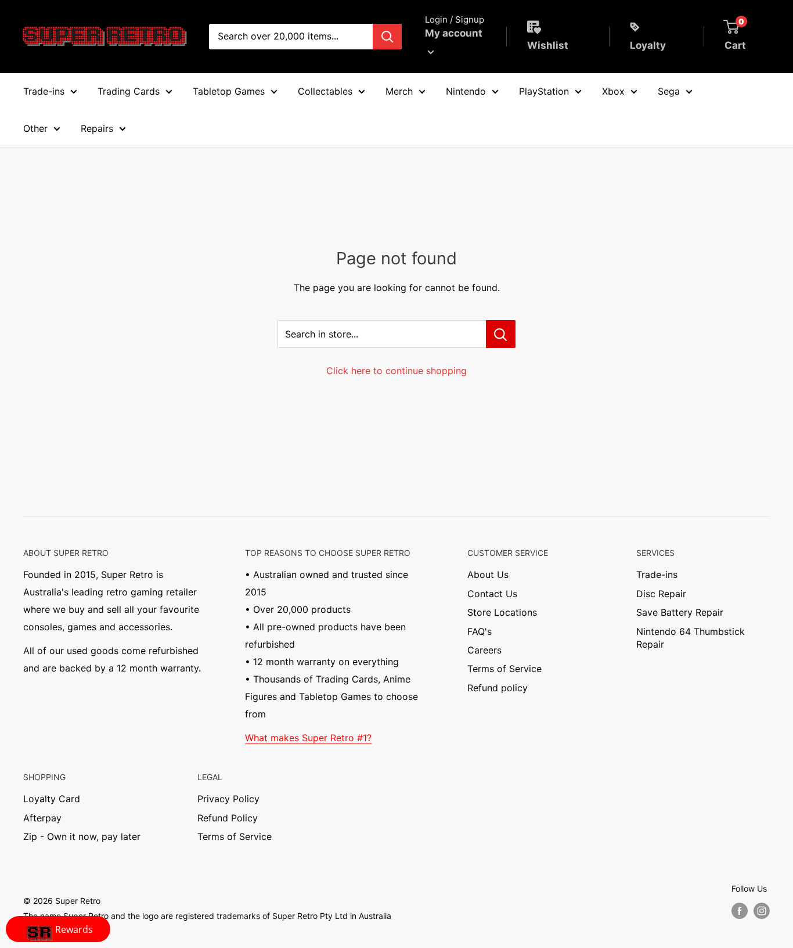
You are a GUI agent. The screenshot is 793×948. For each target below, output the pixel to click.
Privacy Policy (228, 799)
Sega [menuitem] (669, 91)
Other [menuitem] (35, 128)
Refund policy (497, 688)
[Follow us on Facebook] (739, 911)
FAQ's (479, 631)
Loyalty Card (51, 799)
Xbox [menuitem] (613, 91)
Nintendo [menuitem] (466, 91)
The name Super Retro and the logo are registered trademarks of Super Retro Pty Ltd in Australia (207, 916)
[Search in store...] (501, 334)
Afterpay (42, 818)
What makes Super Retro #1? (308, 738)
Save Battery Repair (679, 612)
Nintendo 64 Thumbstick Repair (690, 638)
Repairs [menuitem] (97, 128)
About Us (488, 574)
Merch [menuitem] (399, 91)
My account (453, 33)
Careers (484, 650)
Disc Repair (661, 593)
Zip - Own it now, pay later (81, 836)
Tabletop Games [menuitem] (229, 91)
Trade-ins (656, 574)
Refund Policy (227, 818)
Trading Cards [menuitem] (129, 91)
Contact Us (492, 593)
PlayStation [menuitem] (544, 91)
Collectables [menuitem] (325, 91)
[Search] (387, 36)
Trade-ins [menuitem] (43, 91)
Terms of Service (504, 668)
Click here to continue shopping (396, 370)
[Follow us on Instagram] (762, 911)
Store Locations (502, 612)
